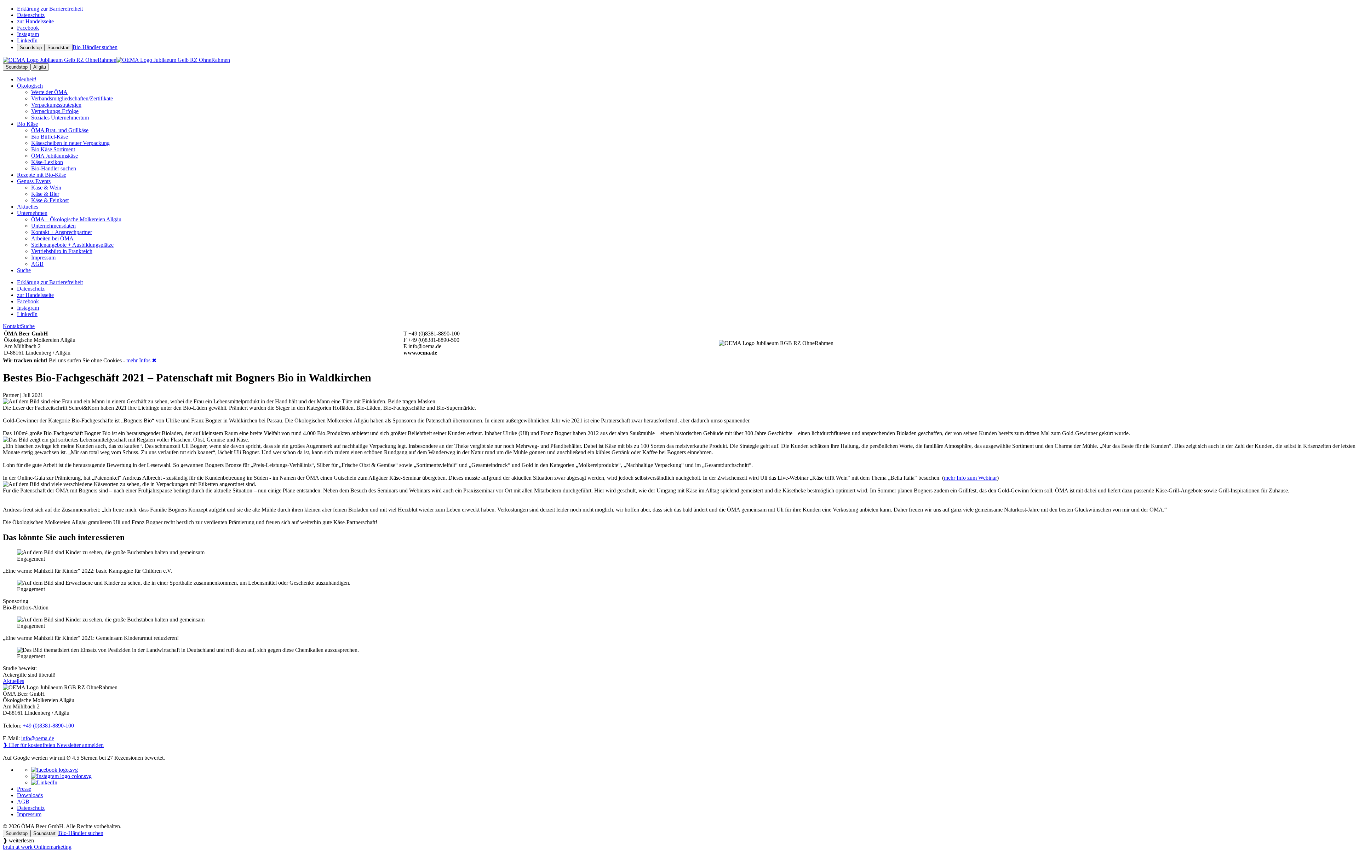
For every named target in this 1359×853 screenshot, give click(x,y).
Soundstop (31, 47)
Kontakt (12, 326)
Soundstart (58, 47)
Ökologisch (30, 86)
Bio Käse (27, 124)
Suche (28, 326)
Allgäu (39, 67)
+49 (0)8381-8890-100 (48, 726)
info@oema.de (37, 738)
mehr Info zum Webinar (970, 478)
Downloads (30, 795)
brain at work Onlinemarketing (37, 847)
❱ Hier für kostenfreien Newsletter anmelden (53, 745)
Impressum (29, 814)
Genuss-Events (34, 181)
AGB (23, 802)
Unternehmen (32, 213)
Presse (24, 789)
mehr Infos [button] (138, 360)
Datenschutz (31, 808)
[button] (679, 561)
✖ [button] (154, 360)
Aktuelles (13, 681)
